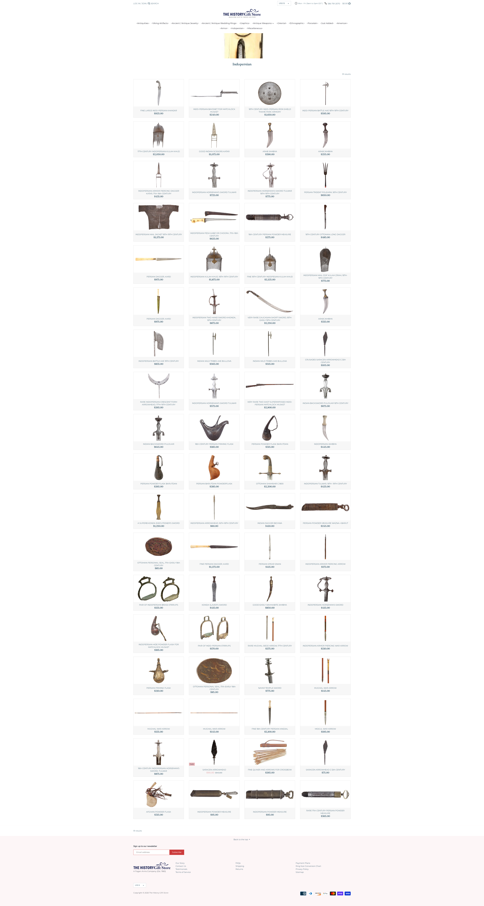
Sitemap (300, 872)
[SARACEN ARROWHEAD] (214, 752)
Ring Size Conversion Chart (308, 866)
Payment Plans (303, 863)
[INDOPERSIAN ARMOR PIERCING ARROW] (325, 546)
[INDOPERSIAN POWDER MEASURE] (214, 794)
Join (144, 3)
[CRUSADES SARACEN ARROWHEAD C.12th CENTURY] (325, 343)
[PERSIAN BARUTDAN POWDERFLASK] (214, 467)
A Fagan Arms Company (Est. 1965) (149, 871)
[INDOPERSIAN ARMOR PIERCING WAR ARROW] (325, 628)
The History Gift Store (158, 893)
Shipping (240, 866)
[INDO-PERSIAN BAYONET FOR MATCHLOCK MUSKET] (214, 93)
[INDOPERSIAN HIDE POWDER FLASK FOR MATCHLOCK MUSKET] (159, 628)
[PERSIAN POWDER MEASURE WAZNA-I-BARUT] (325, 507)
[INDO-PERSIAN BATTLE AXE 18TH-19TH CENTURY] (325, 93)
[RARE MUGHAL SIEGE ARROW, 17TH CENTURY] (270, 628)
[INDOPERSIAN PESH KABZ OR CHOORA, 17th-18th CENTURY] (214, 216)
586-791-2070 (334, 3)
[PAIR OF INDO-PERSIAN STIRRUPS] (214, 628)
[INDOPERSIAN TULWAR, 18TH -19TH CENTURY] (325, 467)
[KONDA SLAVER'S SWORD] (214, 588)
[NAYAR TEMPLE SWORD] (270, 670)
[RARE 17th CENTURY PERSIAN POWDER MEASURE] (325, 794)
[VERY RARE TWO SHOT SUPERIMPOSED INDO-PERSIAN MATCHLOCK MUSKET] (270, 385)
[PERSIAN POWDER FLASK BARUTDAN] (270, 427)
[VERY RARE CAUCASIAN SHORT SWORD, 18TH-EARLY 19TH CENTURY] (270, 301)
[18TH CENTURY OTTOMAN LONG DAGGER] (325, 216)
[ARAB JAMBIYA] (270, 135)
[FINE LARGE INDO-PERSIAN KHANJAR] (159, 93)
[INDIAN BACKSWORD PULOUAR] (159, 427)
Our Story (180, 863)
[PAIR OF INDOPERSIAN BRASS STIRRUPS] (159, 588)
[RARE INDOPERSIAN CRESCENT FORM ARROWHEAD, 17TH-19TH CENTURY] (159, 385)
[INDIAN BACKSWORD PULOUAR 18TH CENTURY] (325, 385)
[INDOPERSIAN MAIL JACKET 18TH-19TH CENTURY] (159, 216)
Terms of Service (183, 872)
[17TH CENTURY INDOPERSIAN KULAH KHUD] (159, 135)
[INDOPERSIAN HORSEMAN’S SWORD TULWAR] (214, 174)
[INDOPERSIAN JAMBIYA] (325, 427)
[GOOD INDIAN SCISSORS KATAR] (214, 135)
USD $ (282, 3)
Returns (239, 869)
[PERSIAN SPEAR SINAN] (270, 546)
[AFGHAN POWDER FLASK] (159, 794)
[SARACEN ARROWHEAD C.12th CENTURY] (325, 752)
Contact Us (181, 866)
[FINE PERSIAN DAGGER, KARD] (214, 546)
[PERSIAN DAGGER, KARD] (159, 259)
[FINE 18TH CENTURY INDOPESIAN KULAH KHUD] (270, 259)
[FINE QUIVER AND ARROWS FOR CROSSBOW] (270, 752)
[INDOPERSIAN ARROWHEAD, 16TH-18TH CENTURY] (214, 507)
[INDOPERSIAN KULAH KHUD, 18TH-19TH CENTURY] (214, 259)
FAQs (238, 863)
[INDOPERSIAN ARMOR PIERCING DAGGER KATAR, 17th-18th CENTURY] (159, 174)
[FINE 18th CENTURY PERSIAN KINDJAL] (270, 712)
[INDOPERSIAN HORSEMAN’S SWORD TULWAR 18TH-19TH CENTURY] (270, 174)
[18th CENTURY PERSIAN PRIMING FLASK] (214, 427)
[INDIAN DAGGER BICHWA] (270, 507)
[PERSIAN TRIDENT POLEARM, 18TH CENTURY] (325, 174)
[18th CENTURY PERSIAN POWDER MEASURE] (270, 216)
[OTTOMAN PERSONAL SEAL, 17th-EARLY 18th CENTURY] (159, 546)
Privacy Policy (302, 869)
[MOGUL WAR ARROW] (325, 712)
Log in (136, 3)
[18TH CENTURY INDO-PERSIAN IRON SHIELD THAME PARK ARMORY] (270, 93)
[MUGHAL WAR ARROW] (325, 670)
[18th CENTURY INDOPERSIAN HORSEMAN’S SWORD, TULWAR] (159, 752)
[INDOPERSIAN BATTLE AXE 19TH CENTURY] (159, 343)
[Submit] (149, 3)
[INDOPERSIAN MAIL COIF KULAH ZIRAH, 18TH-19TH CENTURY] (325, 259)
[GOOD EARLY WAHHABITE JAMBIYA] (270, 588)
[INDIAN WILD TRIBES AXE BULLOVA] (214, 343)
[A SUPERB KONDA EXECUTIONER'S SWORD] (159, 507)
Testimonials (181, 869)
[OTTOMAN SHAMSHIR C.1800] (270, 467)
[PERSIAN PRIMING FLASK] (159, 670)
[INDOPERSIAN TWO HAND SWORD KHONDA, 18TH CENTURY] (214, 301)
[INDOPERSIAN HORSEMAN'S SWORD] (325, 588)
